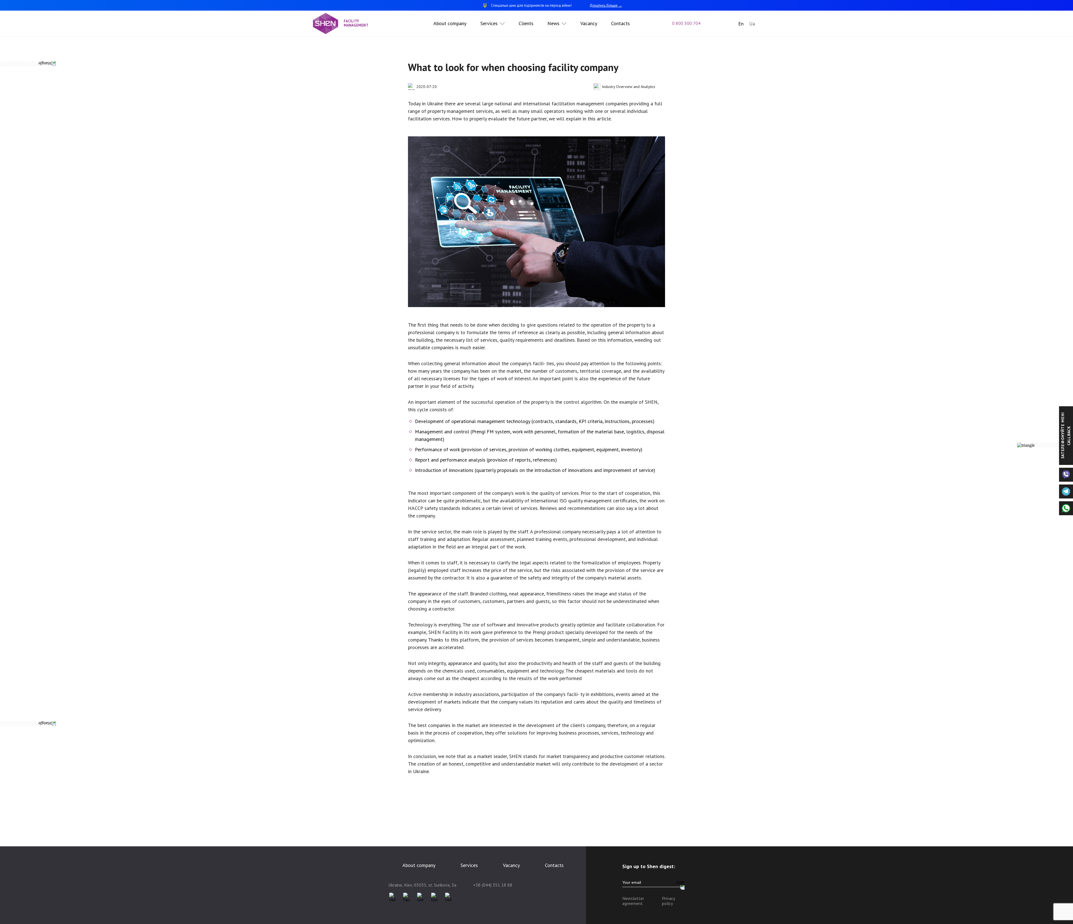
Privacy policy (668, 901)
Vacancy (588, 23)
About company (449, 23)
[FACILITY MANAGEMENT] (328, 23)
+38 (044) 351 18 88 (492, 885)
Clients (526, 23)
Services (489, 23)
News (553, 23)
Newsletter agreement (633, 901)
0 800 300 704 (686, 23)
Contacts (620, 23)
